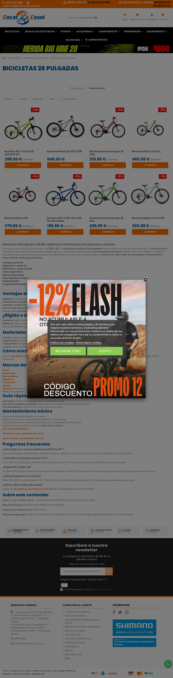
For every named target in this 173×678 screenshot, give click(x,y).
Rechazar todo (68, 351)
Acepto (105, 351)
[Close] (146, 280)
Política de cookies (62, 342)
